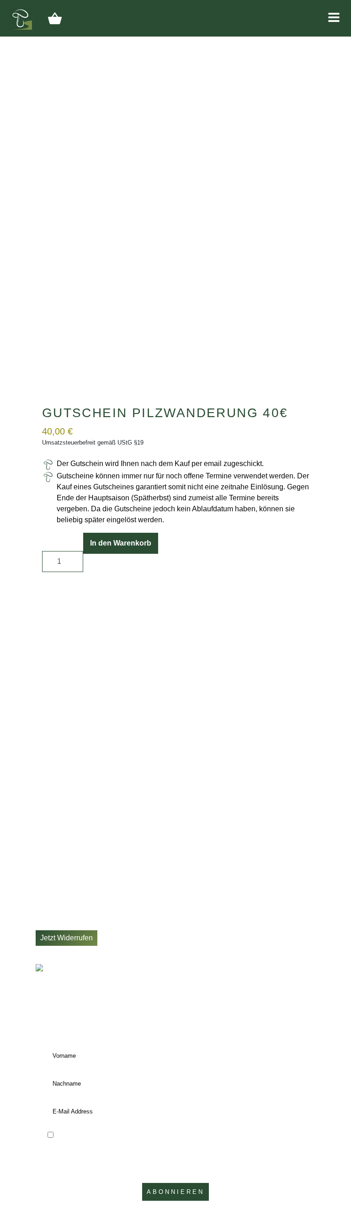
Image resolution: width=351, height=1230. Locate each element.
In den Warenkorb (120, 543)
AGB (43, 913)
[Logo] (20, 17)
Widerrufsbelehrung (68, 924)
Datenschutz (56, 892)
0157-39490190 (73, 780)
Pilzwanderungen (64, 837)
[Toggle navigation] (334, 17)
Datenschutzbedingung (135, 1168)
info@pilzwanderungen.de (90, 792)
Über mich (52, 859)
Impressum (53, 903)
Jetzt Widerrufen (66, 938)
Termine (49, 848)
